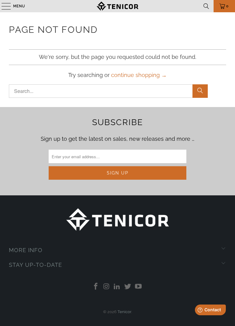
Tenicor (124, 311)
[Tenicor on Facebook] (96, 287)
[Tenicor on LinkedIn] (117, 287)
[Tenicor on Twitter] (127, 287)
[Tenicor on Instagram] (106, 287)
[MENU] (3, 6)
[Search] (206, 6)
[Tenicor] (117, 6)
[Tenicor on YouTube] (138, 287)
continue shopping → (139, 75)
